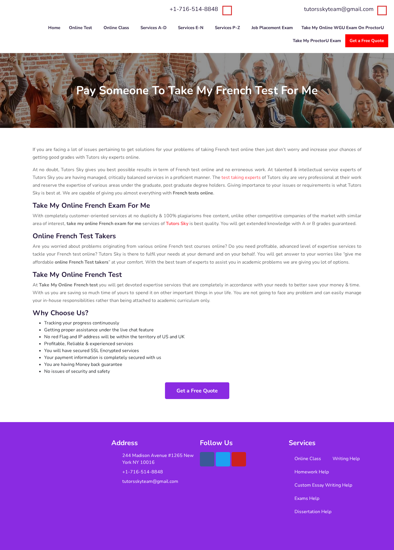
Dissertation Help (312, 512)
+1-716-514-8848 (194, 9)
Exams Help (306, 498)
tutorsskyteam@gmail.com (339, 9)
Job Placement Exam (272, 28)
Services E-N (190, 28)
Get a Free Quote (367, 41)
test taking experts (241, 177)
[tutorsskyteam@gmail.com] (382, 10)
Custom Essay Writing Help (323, 485)
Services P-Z (227, 28)
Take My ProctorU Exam (317, 41)
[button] (82, 27)
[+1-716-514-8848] (227, 10)
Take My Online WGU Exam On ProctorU (342, 28)
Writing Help (346, 459)
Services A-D (153, 28)
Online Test (80, 28)
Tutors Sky (177, 223)
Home (54, 28)
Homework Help (311, 472)
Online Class (116, 28)
